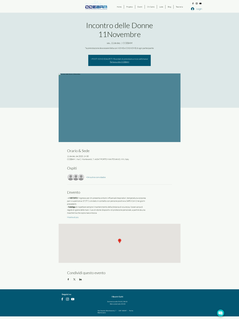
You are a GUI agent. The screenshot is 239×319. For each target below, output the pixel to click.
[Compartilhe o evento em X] (74, 279)
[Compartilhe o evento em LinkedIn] (80, 279)
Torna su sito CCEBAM (119, 62)
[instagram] (196, 3)
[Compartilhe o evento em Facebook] (68, 279)
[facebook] (193, 3)
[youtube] (200, 3)
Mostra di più (73, 217)
